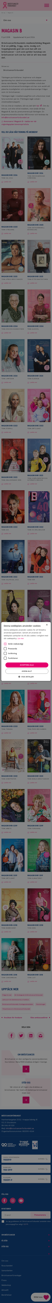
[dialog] (26, 651)
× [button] (47, 625)
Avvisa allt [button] (27, 671)
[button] (26, 677)
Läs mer (21, 638)
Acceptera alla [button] (27, 665)
